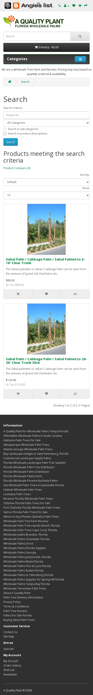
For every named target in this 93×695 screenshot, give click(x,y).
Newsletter (10, 674)
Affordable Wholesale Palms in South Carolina (32, 436)
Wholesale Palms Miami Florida (23, 561)
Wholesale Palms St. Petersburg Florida (28, 575)
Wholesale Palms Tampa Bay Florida (26, 584)
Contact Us (10, 632)
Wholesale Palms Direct (18, 543)
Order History (12, 665)
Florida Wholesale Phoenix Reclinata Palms (30, 481)
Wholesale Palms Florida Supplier (24, 548)
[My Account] (66, 6)
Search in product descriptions (27, 133)
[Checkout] (85, 6)
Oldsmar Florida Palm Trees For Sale (26, 503)
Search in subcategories (23, 129)
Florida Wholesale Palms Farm (22, 476)
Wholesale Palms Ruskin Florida (23, 570)
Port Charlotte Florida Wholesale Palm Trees (31, 508)
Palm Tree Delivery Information (23, 597)
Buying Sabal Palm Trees (19, 620)
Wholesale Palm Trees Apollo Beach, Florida (31, 525)
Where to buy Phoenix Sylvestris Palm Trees (31, 516)
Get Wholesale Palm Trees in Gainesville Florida (33, 485)
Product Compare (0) (16, 168)
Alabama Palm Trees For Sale (22, 440)
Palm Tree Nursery (15, 611)
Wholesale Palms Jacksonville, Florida (27, 557)
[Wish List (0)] (73, 6)
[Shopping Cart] (79, 6)
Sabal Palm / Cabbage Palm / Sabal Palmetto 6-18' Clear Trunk (45, 261)
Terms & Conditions (16, 606)
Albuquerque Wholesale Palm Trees (26, 445)
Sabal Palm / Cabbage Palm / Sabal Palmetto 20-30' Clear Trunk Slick (46, 361)
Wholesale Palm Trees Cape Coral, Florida (30, 530)
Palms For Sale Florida (17, 615)
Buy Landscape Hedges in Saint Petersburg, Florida (36, 454)
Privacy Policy (12, 602)
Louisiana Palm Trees (16, 494)
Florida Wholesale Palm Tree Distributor (29, 467)
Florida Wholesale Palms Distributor (26, 472)
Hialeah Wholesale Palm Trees (22, 490)
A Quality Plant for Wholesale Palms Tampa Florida (35, 431)
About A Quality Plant (16, 593)
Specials (8, 649)
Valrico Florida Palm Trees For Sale (25, 512)
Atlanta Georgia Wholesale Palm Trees (27, 449)
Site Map (8, 636)
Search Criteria (12, 108)
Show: (86, 188)
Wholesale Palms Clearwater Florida (26, 539)
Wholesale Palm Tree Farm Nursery (25, 521)
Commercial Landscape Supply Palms (27, 458)
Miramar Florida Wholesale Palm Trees (28, 499)
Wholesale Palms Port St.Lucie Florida (27, 566)
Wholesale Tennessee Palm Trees (24, 588)
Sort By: (85, 175)
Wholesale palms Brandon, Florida (25, 534)
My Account (10, 661)
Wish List (8, 670)
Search (25, 82)
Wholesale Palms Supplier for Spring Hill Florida (33, 579)
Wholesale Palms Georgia (19, 552)
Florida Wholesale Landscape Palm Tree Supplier (34, 463)
